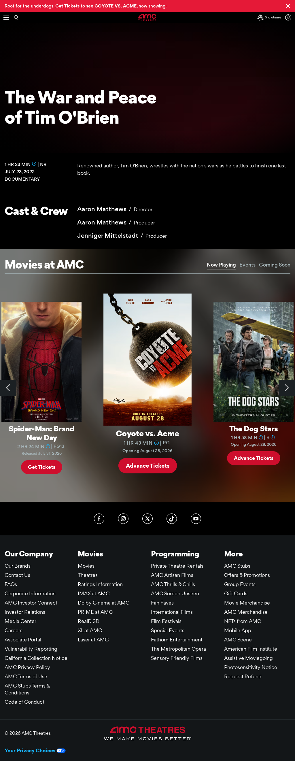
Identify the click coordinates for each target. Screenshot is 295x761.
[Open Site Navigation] (6, 17)
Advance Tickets (147, 465)
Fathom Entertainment (177, 640)
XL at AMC (90, 630)
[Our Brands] (148, 733)
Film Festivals (166, 621)
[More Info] (34, 164)
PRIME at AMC (95, 612)
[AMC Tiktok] (171, 518)
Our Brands (18, 566)
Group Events (240, 584)
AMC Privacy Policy (27, 667)
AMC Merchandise (246, 612)
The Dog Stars (253, 428)
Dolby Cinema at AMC (103, 603)
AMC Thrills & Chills (173, 584)
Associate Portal (23, 640)
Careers (13, 630)
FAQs (11, 584)
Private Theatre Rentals (177, 566)
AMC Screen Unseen (175, 593)
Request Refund (243, 676)
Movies (86, 566)
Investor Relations (25, 612)
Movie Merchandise (247, 603)
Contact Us (17, 575)
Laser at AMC (93, 640)
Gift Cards (235, 593)
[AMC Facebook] (99, 518)
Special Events (167, 630)
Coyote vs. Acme (147, 433)
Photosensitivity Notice (250, 667)
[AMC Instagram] (123, 518)
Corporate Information (30, 593)
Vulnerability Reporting (31, 649)
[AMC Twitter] (147, 518)
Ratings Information (100, 584)
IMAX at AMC (93, 593)
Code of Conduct (24, 702)
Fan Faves (162, 603)
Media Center (20, 621)
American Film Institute (250, 649)
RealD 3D (88, 621)
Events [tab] (247, 265)
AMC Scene (238, 640)
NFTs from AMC (242, 621)
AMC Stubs (237, 566)
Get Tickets (41, 467)
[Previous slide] (8, 388)
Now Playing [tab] (221, 265)
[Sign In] (289, 17)
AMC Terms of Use (26, 676)
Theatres (88, 575)
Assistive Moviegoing (248, 658)
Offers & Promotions (247, 575)
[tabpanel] (147, 388)
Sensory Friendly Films (177, 658)
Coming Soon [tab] (274, 265)
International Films (172, 612)
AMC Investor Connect (31, 603)
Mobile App (237, 630)
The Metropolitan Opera (178, 649)
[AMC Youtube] (195, 518)
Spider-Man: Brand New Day (42, 433)
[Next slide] (287, 388)
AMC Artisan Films (172, 575)
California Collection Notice (36, 658)
